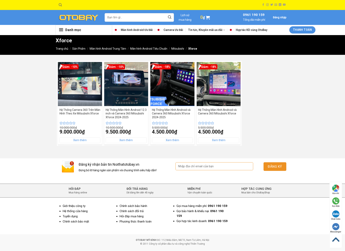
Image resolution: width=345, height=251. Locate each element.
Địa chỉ (335, 193)
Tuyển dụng (70, 216)
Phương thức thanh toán (136, 221)
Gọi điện (336, 206)
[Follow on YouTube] (284, 4)
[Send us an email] (276, 4)
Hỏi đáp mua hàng (132, 216)
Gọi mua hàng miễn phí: (201, 206)
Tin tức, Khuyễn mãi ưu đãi (205, 29)
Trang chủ (62, 48)
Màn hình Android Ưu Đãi (137, 29)
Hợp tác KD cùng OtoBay (251, 29)
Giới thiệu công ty (74, 206)
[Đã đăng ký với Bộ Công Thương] (272, 224)
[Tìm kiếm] (60, 5)
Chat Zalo (335, 219)
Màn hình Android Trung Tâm (108, 48)
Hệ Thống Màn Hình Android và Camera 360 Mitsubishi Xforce (217, 111)
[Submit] (169, 17)
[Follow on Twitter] (271, 4)
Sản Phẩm (78, 48)
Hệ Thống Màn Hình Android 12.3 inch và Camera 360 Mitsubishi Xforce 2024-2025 (126, 113)
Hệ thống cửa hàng (75, 211)
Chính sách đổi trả (132, 211)
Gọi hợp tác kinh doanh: (202, 221)
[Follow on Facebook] (263, 4)
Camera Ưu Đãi (173, 29)
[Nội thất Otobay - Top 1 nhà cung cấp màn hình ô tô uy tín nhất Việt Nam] (79, 17)
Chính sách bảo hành (133, 206)
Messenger (335, 232)
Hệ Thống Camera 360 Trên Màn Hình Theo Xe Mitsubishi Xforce (79, 111)
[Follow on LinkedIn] (280, 4)
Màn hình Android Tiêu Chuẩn (148, 48)
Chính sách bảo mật (76, 221)
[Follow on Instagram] (267, 4)
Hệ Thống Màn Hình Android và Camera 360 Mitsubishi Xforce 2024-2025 (171, 113)
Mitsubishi (177, 48)
